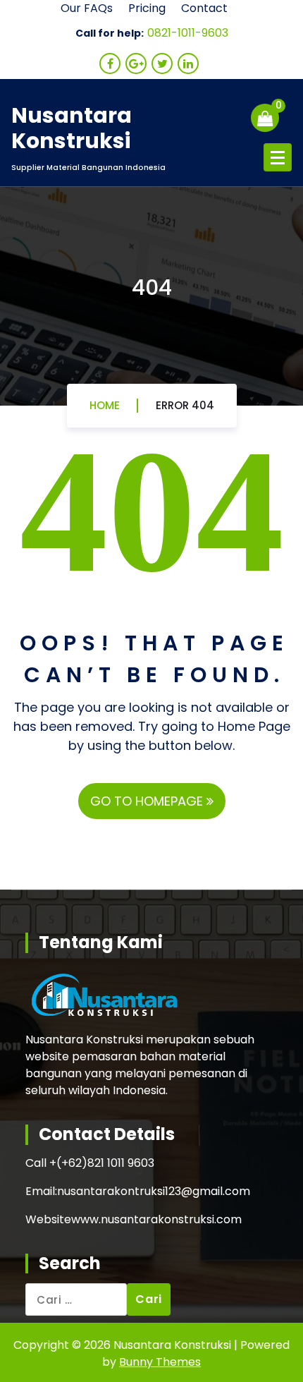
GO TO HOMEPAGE (148, 801)
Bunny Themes (160, 1362)
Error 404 (185, 405)
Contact (204, 8)
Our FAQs (87, 8)
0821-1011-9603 (187, 33)
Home (104, 405)
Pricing (147, 8)
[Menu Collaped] (278, 157)
